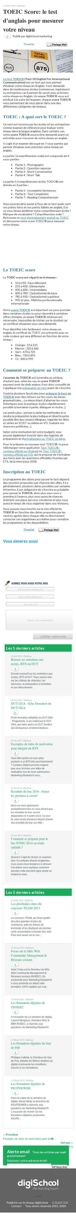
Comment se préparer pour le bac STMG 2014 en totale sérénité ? (29, 843)
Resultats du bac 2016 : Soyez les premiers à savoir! (30, 793)
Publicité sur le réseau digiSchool (27, 1202)
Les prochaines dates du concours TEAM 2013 (26, 906)
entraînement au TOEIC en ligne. (45, 438)
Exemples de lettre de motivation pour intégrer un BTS (32, 746)
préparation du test (34, 388)
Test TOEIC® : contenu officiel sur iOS (32, 452)
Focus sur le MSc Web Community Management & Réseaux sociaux (29, 955)
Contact (16, 1206)
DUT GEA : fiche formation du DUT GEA (48, 1147)
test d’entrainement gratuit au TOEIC (45, 217)
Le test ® (13, 79)
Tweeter (28, 44)
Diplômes (21, 6)
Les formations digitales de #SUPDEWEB (28, 1086)
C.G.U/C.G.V (60, 1202)
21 (15, 713)
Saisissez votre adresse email (27, 1160)
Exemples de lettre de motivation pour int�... (29, 1138)
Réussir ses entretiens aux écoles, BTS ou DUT (27, 661)
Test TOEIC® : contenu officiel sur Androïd (31, 449)
